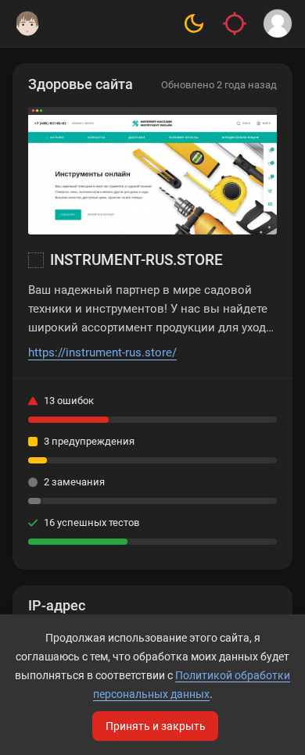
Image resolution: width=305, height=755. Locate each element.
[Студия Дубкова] (27, 23)
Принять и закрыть (156, 726)
